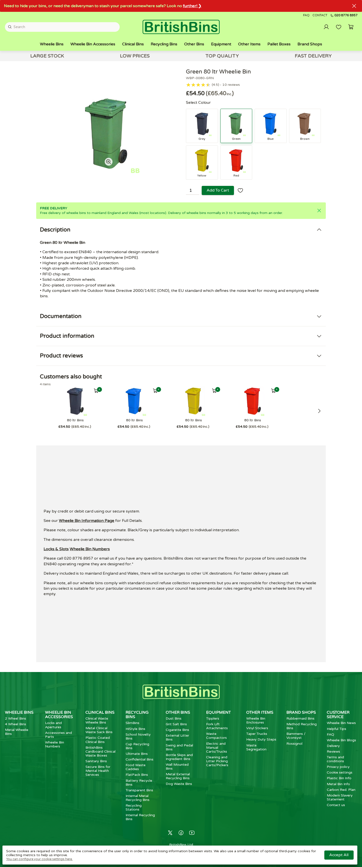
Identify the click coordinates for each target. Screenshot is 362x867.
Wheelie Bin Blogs (341, 740)
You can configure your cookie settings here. (39, 859)
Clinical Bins (133, 44)
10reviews (231, 85)
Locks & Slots (56, 549)
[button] (351, 27)
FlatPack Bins (137, 775)
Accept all (338, 854)
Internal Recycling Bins (140, 817)
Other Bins (194, 44)
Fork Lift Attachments (217, 726)
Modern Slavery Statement (340, 797)
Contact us (336, 805)
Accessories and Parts (58, 735)
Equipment (221, 44)
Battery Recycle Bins (139, 783)
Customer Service (338, 714)
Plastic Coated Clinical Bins (97, 740)
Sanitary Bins (96, 761)
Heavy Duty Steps (261, 739)
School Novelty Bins (138, 736)
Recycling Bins (164, 44)
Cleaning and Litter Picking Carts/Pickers (217, 761)
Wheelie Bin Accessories (92, 44)
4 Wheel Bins (15, 724)
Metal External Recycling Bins (178, 776)
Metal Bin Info (338, 784)
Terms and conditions (335, 759)
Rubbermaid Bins (300, 718)
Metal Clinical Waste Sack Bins (99, 730)
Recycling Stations (134, 807)
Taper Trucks (256, 734)
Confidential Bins (139, 759)
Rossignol (294, 744)
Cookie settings (339, 772)
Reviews (333, 751)
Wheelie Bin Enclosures (255, 720)
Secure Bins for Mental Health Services (97, 771)
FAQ (306, 15)
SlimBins (132, 723)
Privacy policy (338, 767)
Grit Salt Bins (176, 724)
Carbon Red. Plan (341, 790)
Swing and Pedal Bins (179, 747)
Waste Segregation (256, 747)
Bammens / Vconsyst (295, 736)
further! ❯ (192, 5)
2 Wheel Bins (15, 718)
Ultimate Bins (137, 754)
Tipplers (212, 718)
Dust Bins (173, 718)
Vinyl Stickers (257, 728)
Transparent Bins (139, 790)
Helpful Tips (336, 729)
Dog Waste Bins (179, 784)
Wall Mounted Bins (177, 766)
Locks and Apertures (53, 725)
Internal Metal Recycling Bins (137, 798)
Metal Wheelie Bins (16, 732)
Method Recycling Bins (301, 726)
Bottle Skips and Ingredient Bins (179, 757)
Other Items (249, 44)
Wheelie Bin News (341, 723)
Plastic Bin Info (339, 778)
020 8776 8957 (346, 15)
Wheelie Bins (52, 44)
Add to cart (218, 190)
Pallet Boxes (279, 44)
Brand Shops (309, 44)
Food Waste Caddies (136, 767)
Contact (320, 15)
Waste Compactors (216, 736)
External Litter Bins (177, 737)
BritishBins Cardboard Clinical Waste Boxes (100, 751)
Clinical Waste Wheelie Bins (96, 720)
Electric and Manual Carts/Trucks (216, 748)
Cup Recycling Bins (137, 746)
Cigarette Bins (177, 730)
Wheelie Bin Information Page (86, 520)
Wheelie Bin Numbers (90, 549)
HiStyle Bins (135, 729)
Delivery (333, 746)
